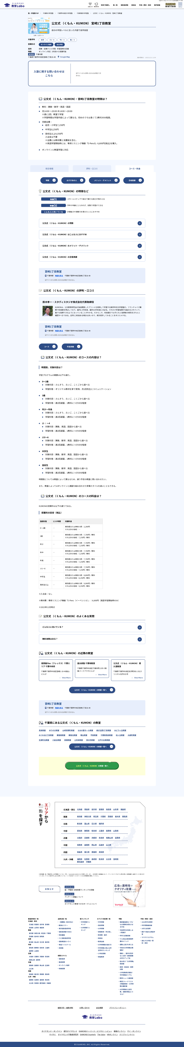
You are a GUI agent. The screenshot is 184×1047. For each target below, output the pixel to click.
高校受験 (101, 925)
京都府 (94, 837)
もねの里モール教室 (85, 730)
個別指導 (62, 959)
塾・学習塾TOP (33, 13)
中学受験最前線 (147, 925)
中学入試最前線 (125, 936)
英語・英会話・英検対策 (126, 968)
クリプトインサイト (127, 1034)
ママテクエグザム (148, 937)
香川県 (86, 852)
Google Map (65, 57)
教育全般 (101, 941)
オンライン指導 (64, 965)
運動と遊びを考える (126, 944)
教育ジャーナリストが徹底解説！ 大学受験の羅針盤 (127, 983)
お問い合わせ (84, 1007)
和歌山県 (109, 837)
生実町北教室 (44, 740)
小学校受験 (102, 953)
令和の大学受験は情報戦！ (126, 949)
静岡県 (86, 830)
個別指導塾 (124, 5)
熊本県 (101, 859)
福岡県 (79, 859)
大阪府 (79, 837)
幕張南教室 (61, 735)
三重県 (101, 830)
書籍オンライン (120, 1031)
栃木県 (117, 816)
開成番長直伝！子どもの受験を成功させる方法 (126, 924)
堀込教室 (83, 735)
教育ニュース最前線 (126, 978)
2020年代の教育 (147, 922)
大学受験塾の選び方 (104, 945)
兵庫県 (86, 837)
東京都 (79, 816)
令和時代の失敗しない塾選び (126, 931)
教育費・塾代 (102, 935)
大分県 (108, 859)
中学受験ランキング (85, 923)
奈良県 (101, 837)
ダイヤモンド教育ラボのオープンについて (81, 904)
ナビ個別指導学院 (65, 938)
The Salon (101, 1034)
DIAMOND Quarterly (88, 1034)
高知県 (101, 852)
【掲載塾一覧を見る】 (66, 922)
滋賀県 (117, 837)
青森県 (86, 809)
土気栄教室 (78, 740)
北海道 (79, 809)
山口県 (108, 845)
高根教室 (67, 740)
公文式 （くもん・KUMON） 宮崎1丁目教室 (107, 13)
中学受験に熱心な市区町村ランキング (104, 949)
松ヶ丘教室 (120, 735)
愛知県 (79, 830)
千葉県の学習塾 (48, 13)
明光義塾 (62, 935)
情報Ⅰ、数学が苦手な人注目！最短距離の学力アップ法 (126, 955)
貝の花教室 (90, 740)
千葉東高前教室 (107, 735)
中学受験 (101, 922)
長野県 (108, 830)
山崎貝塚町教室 (68, 730)
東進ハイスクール (65, 945)
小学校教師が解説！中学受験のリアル (126, 973)
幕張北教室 (73, 735)
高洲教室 (42, 730)
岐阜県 (94, 830)
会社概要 (99, 1007)
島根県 (86, 845)
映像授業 (62, 968)
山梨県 (115, 830)
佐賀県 (86, 859)
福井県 (101, 823)
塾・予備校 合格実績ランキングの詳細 (79, 889)
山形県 (115, 809)
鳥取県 (79, 845)
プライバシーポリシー (117, 1007)
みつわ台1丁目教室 (46, 735)
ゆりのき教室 (54, 730)
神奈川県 (87, 816)
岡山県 (94, 845)
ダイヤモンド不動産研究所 (68, 1034)
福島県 (123, 809)
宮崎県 (115, 859)
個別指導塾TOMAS (65, 932)
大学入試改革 (146, 928)
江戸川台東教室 (104, 740)
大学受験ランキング (85, 929)
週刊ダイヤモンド (70, 1031)
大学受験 (101, 928)
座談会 (133, 5)
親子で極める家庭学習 (148, 933)
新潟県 (79, 823)
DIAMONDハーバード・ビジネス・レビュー (95, 1031)
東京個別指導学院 (65, 928)
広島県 (101, 845)
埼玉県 (95, 816)
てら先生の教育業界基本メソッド (126, 940)
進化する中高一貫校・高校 (148, 942)
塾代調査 (157, 5)
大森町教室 (132, 735)
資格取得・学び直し (104, 932)
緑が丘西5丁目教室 (103, 730)
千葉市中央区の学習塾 (65, 13)
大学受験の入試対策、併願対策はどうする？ (126, 991)
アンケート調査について (74, 896)
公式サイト (40, 35)
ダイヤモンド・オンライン (52, 1031)
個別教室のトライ (65, 941)
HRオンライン (112, 1034)
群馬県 (124, 816)
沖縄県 (88, 861)
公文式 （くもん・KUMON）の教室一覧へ (90, 690)
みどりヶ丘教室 (120, 730)
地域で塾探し (105, 5)
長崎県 (94, 859)
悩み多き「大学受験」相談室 (127, 962)
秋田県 (108, 809)
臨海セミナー (63, 925)
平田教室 (94, 735)
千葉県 (103, 816)
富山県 (86, 823)
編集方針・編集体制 (65, 1007)
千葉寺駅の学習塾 (83, 13)
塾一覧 (115, 5)
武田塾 (61, 948)
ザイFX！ (52, 1034)
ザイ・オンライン (134, 1031)
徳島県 (79, 852)
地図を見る (59, 276)
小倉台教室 (56, 740)
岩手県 (94, 809)
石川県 (94, 823)
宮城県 (101, 809)
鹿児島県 (80, 861)
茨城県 (110, 816)
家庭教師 (101, 957)
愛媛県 (94, 852)
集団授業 (62, 962)
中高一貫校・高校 (145, 5)
